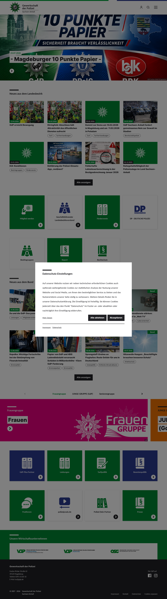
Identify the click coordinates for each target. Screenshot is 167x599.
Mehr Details (47, 318)
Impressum (46, 327)
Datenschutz (56, 327)
